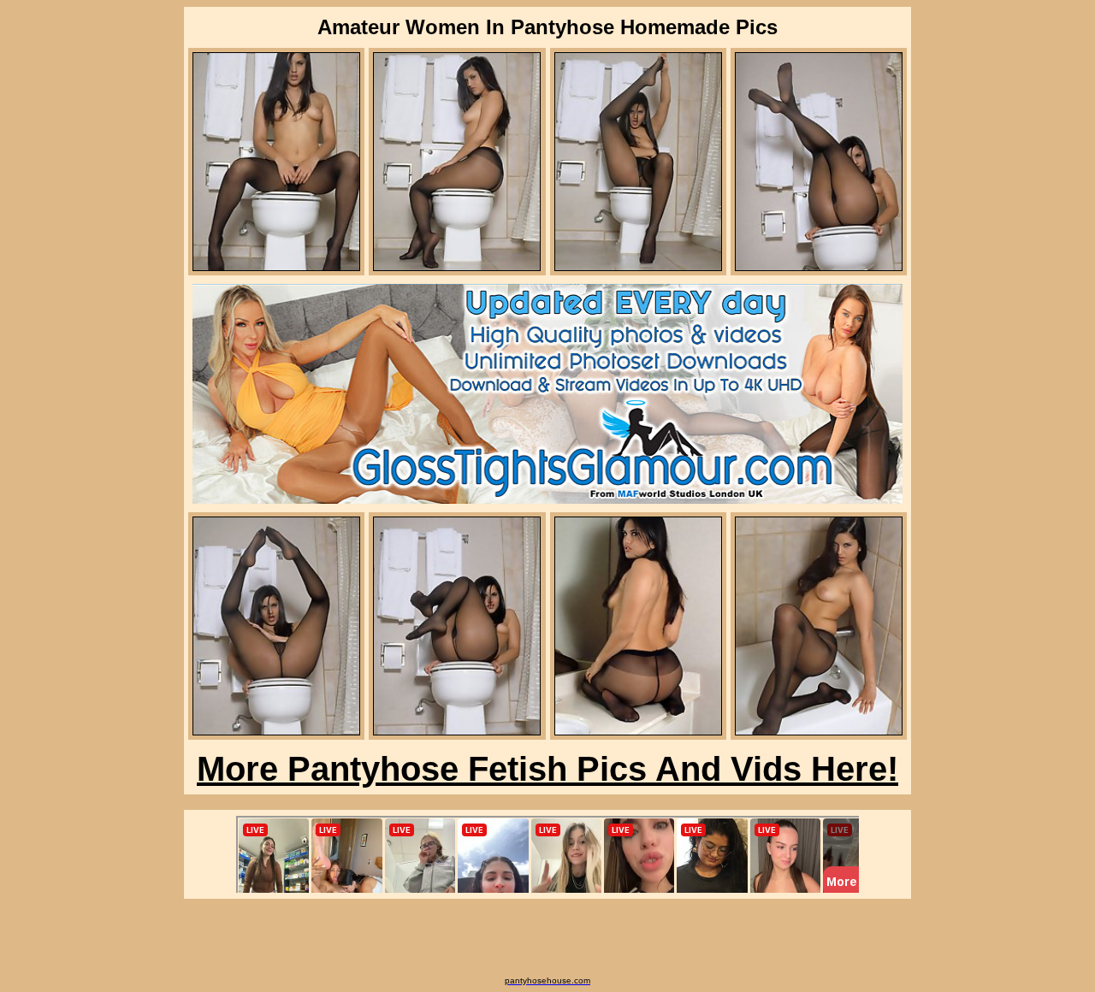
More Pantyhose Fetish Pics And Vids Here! (547, 769)
